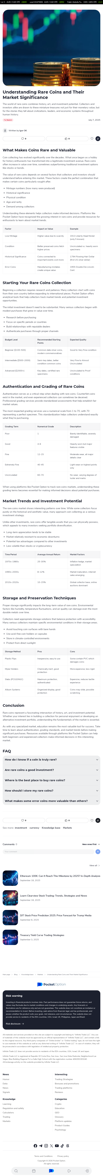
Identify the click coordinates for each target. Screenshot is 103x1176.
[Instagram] (46, 1146)
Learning (7, 1104)
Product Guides (62, 1125)
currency (34, 827)
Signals (6, 1092)
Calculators (8, 1112)
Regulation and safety (13, 1108)
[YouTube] (57, 1146)
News (5, 1087)
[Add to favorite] (92, 138)
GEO (57, 1112)
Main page (6, 974)
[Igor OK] (5, 130)
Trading (6, 1116)
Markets (67, 827)
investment (21, 827)
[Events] (33, 1171)
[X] (51, 1146)
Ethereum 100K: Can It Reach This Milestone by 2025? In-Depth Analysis (60, 876)
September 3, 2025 (29, 939)
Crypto (58, 1104)
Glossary (59, 1116)
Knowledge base (51, 827)
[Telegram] (41, 1146)
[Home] (51, 1171)
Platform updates (63, 1121)
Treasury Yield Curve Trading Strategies (42, 935)
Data (5, 1083)
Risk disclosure (13, 1023)
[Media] (69, 1171)
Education (60, 1108)
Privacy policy (63, 1156)
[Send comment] (97, 851)
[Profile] (87, 1171)
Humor (6, 1079)
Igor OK (23, 130)
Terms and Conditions (43, 1156)
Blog (15, 974)
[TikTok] (62, 1146)
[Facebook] (35, 1146)
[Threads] (67, 1146)
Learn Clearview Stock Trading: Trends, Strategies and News (53, 895)
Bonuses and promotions (67, 1083)
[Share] (97, 138)
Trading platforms (63, 1087)
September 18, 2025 (30, 880)
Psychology (60, 1129)
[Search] (16, 1171)
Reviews (59, 1092)
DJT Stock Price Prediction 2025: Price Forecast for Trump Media (55, 915)
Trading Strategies (64, 1079)
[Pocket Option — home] (51, 985)
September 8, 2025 (29, 919)
